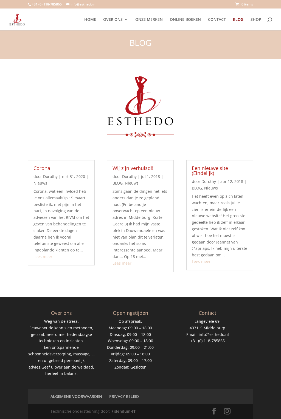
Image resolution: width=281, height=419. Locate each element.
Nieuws (40, 183)
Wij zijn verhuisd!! (133, 168)
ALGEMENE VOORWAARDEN (76, 396)
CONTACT (217, 20)
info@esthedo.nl (214, 334)
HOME (90, 20)
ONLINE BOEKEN (185, 20)
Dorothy (50, 176)
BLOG (238, 20)
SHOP (256, 20)
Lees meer (42, 256)
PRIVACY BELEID (124, 396)
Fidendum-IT (123, 411)
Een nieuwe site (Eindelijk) (210, 170)
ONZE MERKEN (149, 20)
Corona (41, 168)
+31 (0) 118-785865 (47, 4)
